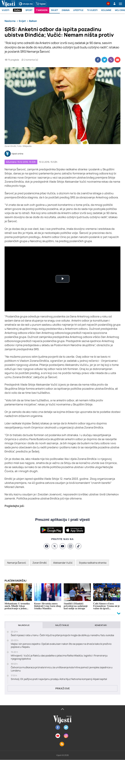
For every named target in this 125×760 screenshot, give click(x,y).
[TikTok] (78, 546)
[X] (54, 546)
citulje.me (28, 3)
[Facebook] (47, 546)
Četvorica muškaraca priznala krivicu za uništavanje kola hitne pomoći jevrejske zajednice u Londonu (61, 669)
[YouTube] (62, 546)
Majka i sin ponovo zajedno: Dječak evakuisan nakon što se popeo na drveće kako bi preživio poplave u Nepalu (61, 645)
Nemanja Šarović (16, 562)
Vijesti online (17, 154)
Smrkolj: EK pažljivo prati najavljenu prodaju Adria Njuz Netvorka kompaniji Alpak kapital (59, 679)
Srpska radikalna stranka (92, 562)
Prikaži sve (62, 688)
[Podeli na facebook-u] (98, 60)
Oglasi (43, 3)
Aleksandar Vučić (63, 562)
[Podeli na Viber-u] (111, 60)
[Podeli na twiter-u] (104, 60)
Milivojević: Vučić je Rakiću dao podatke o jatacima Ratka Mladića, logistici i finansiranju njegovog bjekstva (59, 657)
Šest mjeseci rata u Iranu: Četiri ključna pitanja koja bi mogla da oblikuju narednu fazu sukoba (62, 635)
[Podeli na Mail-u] (117, 60)
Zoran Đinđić (39, 562)
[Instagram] (70, 546)
